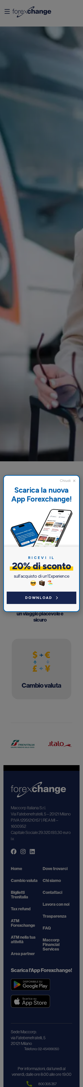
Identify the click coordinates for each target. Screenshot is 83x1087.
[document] (41, 543)
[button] (68, 481)
